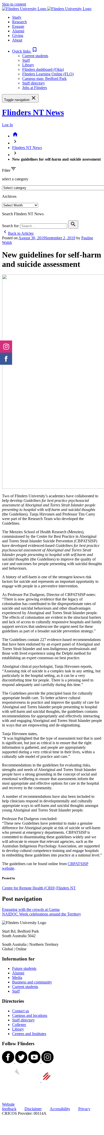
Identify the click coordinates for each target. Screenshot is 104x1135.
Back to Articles (18, 233)
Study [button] (16, 17)
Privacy (84, 1109)
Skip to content (14, 4)
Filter (6, 170)
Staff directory (33, 83)
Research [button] (19, 22)
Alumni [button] (18, 31)
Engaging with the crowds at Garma (31, 909)
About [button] (17, 40)
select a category (15, 179)
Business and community (32, 982)
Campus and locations (29, 1015)
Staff (26, 60)
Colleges (19, 1024)
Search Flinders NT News (23, 214)
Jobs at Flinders (34, 87)
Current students (35, 56)
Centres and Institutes (29, 1034)
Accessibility (60, 1109)
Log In (7, 125)
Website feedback (9, 1106)
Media (17, 977)
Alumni (18, 973)
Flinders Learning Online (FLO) (48, 74)
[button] (25, 51)
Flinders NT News (33, 112)
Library (28, 65)
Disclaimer (33, 1109)
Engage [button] (18, 26)
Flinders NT (66, 888)
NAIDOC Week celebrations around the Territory (41, 914)
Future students (24, 968)
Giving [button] (17, 35)
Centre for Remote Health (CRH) (28, 888)
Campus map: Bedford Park (44, 78)
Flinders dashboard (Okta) (43, 69)
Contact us (20, 1011)
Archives (9, 196)
